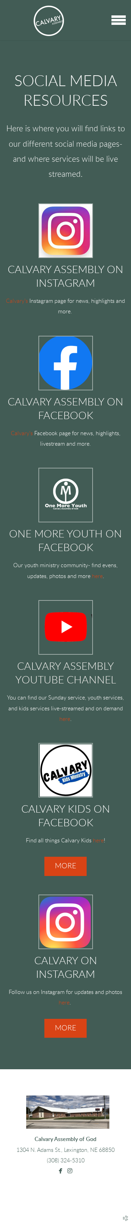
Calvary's (17, 301)
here (97, 576)
